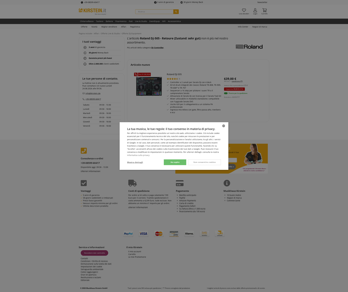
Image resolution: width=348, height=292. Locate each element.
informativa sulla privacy (138, 155)
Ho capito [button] (175, 162)
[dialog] (174, 146)
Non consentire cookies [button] (204, 162)
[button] (135, 162)
